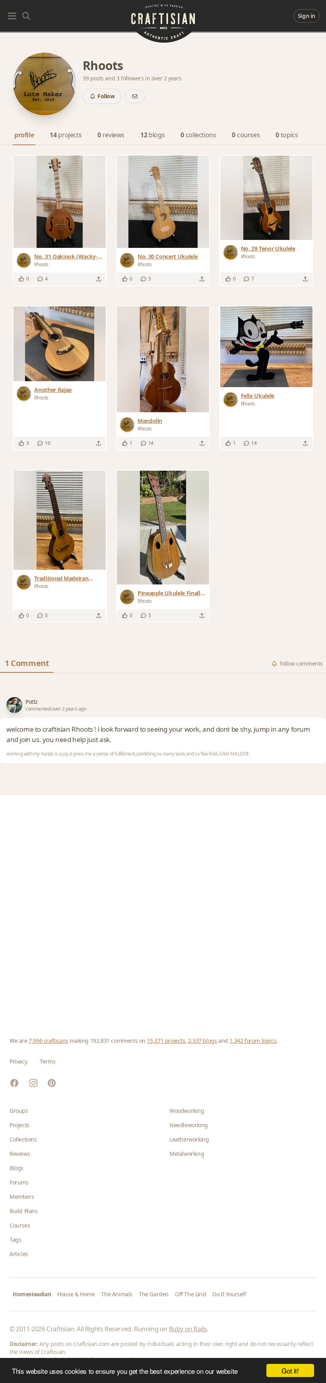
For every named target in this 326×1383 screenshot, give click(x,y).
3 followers (130, 78)
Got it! (290, 1370)
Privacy (18, 1061)
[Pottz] (14, 705)
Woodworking (186, 1110)
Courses (20, 1225)
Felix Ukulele (257, 395)
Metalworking (186, 1153)
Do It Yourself (229, 1294)
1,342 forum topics (252, 1040)
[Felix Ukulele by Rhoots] (266, 346)
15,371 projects (166, 1040)
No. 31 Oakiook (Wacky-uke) (65, 257)
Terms (47, 1061)
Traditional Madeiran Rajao (61, 578)
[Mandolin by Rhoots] (163, 359)
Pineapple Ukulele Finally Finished (170, 593)
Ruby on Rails (188, 1329)
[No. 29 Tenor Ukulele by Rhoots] (266, 198)
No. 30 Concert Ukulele (168, 256)
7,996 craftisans (48, 1040)
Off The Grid (190, 1294)
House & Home (76, 1294)
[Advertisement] (163, 906)
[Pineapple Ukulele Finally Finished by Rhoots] (163, 527)
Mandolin (150, 421)
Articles (19, 1254)
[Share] (98, 279)
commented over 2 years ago (55, 709)
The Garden (154, 1294)
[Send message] (135, 96)
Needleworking (188, 1125)
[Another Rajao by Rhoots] (59, 343)
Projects (19, 1125)
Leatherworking (189, 1139)
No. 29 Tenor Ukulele (268, 248)
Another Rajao (53, 389)
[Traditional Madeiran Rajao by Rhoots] (60, 520)
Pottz (31, 701)
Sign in (306, 15)
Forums (19, 1182)
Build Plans (24, 1211)
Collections (23, 1139)
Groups (19, 1110)
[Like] (21, 279)
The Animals (116, 1294)
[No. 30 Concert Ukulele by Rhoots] (163, 202)
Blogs (16, 1168)
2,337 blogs (202, 1040)
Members (22, 1196)
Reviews (20, 1153)
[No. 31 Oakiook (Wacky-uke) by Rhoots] (60, 202)
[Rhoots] (25, 260)
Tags (15, 1239)
